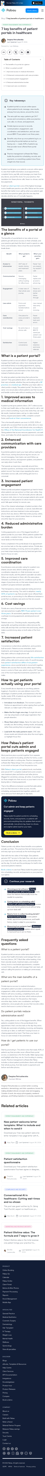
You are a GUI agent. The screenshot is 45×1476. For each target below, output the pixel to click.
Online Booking (8, 1270)
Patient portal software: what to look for (21, 890)
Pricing (5, 1393)
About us (6, 1411)
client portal (14, 186)
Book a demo (32, 10)
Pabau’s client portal (13, 769)
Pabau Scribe (7, 1281)
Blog (3, 18)
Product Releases (9, 1389)
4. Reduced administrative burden (17, 82)
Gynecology (7, 1346)
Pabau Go (6, 1274)
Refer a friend (7, 1422)
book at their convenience (20, 418)
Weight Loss (7, 1335)
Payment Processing (10, 1292)
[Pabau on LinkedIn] (16, 1448)
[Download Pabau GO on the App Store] (37, 3)
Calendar (6, 1277)
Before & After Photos (11, 1288)
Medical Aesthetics (9, 1317)
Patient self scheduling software (21, 904)
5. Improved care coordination (16, 86)
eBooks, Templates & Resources (14, 1364)
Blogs (5, 1360)
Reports (5, 1295)
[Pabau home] (3, 52)
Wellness (6, 1342)
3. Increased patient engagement (17, 79)
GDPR (4, 1466)
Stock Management (10, 1299)
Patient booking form (16, 917)
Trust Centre (7, 1436)
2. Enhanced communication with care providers (22, 75)
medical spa (16, 385)
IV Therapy (6, 1331)
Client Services (8, 1371)
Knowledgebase (8, 1382)
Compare (6, 1396)
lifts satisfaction (37, 657)
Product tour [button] (7, 1385)
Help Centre (7, 1368)
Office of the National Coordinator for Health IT (23, 430)
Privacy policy (31, 1466)
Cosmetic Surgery (9, 1321)
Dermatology (7, 1324)
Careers (5, 1415)
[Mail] (28, 52)
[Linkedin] (21, 52)
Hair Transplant (8, 1328)
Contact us (7, 1443)
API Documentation (10, 1375)
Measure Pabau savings (11, 1429)
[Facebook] (9, 52)
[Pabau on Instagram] (4, 1448)
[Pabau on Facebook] (8, 1448)
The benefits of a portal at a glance (17, 64)
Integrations (7, 1378)
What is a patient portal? (14, 68)
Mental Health (8, 1338)
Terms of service (19, 1466)
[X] (15, 52)
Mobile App (7, 1302)
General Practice (9, 1313)
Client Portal (7, 1284)
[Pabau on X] (12, 1448)
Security (6, 1433)
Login (5, 1440)
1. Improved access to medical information (20, 71)
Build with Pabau (9, 1418)
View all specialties (9, 1349)
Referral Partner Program (12, 1425)
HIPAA (10, 1466)
